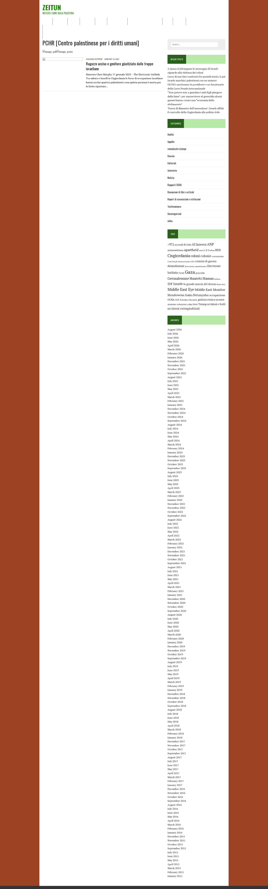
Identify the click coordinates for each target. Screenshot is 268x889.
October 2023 (175, 464)
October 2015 (175, 844)
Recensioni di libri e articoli (145, 21)
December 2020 (176, 599)
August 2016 (175, 805)
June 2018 (173, 717)
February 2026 (176, 353)
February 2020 (176, 638)
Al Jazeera (199, 244)
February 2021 (176, 591)
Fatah (181, 272)
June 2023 (173, 480)
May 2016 (173, 816)
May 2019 (173, 674)
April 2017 (173, 773)
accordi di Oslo (182, 244)
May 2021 (173, 579)
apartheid (191, 250)
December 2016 (176, 789)
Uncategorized (174, 214)
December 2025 (176, 361)
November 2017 (176, 745)
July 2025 (173, 381)
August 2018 (175, 709)
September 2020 (177, 611)
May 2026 (173, 341)
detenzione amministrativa (196, 266)
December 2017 (176, 741)
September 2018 (177, 706)
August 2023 (175, 472)
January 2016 (175, 832)
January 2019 (175, 690)
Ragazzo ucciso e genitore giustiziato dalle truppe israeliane (119, 66)
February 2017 (176, 781)
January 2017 (175, 785)
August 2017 (175, 757)
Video (167, 21)
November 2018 (176, 698)
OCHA (171, 299)
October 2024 (175, 417)
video (170, 221)
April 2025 (173, 393)
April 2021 (173, 583)
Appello (171, 142)
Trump (202, 304)
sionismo (172, 304)
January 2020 (175, 642)
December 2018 (176, 694)
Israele (178, 284)
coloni (195, 256)
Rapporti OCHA (117, 21)
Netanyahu (201, 295)
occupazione (217, 295)
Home (47, 21)
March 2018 (174, 729)
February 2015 (176, 872)
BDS (218, 250)
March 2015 (174, 868)
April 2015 (173, 864)
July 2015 (173, 852)
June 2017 (173, 765)
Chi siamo (60, 21)
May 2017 (173, 769)
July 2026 (173, 333)
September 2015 (177, 848)
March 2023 (174, 492)
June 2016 (173, 812)
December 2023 (176, 456)
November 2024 (176, 412)
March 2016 (174, 824)
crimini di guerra (205, 261)
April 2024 (173, 440)
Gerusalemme (178, 278)
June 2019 (173, 670)
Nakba (188, 295)
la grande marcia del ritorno (199, 284)
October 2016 (175, 797)
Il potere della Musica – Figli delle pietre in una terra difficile (78, 28)
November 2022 (176, 507)
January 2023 (175, 500)
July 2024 (173, 428)
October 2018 (175, 701)
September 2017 (177, 753)
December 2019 (176, 646)
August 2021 (175, 567)
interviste (172, 170)
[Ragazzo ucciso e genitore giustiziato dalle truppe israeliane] (62, 78)
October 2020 (175, 606)
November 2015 (176, 840)
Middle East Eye (181, 289)
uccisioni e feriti (216, 304)
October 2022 (175, 512)
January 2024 (175, 452)
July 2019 (173, 666)
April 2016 (173, 820)
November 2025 (176, 365)
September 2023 (177, 468)
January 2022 (175, 547)
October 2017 (175, 749)
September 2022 (177, 515)
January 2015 (175, 876)
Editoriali (87, 21)
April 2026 (173, 345)
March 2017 (174, 777)
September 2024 (177, 420)
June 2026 (173, 337)
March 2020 (174, 634)
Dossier (179, 21)
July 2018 (173, 713)
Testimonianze (174, 206)
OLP (177, 299)
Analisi (101, 21)
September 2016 (177, 801)
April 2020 (173, 630)
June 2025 (173, 385)
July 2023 (173, 476)
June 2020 (173, 622)
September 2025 (177, 373)
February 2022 (176, 543)
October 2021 (175, 559)
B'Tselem (210, 250)
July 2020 (173, 618)
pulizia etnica (206, 299)
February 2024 (176, 448)
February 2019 (176, 686)
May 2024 (173, 436)
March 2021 (174, 587)
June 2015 (173, 856)
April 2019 (173, 678)
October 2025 (175, 369)
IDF (170, 284)
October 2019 (175, 654)
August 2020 (175, 614)
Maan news (221, 284)
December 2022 (176, 504)
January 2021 (175, 595)
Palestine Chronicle (188, 300)
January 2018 (175, 737)
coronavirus (218, 256)
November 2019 (176, 650)
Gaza (190, 272)
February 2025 (176, 401)
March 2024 (174, 444)
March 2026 (174, 349)
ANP (210, 244)
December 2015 (176, 836)
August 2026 (175, 329)
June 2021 (173, 575)
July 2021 (173, 571)
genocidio (200, 272)
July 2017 (173, 761)
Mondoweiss (176, 295)
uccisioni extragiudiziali (184, 308)
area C (202, 250)
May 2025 (173, 389)
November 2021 (176, 555)
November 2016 (176, 793)
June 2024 (173, 432)
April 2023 (173, 488)
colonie (206, 256)
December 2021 (176, 551)
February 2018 (176, 733)
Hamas (208, 278)
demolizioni (176, 266)
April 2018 (173, 725)
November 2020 (176, 602)
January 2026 (175, 357)
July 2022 (173, 523)
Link (190, 21)
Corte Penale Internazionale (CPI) (181, 261)
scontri (220, 299)
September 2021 (177, 563)
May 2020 (173, 626)
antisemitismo (175, 250)
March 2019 (174, 682)
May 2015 (173, 860)
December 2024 (176, 408)
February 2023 (176, 496)
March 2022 (174, 539)
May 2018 (173, 721)
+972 (171, 244)
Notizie (73, 21)
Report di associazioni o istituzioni (184, 199)
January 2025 (175, 405)
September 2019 (177, 658)
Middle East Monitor (210, 289)
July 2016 (173, 808)
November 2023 (176, 460)
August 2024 (175, 424)
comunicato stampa (177, 149)
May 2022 (173, 531)
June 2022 (173, 527)
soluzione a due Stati (187, 304)
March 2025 (174, 397)
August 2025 (175, 377)
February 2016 (176, 828)
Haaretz (196, 278)
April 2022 (173, 535)
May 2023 (173, 484)
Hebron (217, 279)
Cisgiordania (179, 255)
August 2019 (175, 662)
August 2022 (175, 519)
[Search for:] (194, 44)
